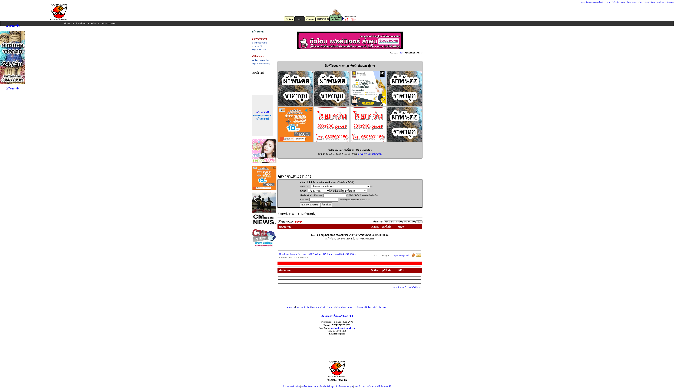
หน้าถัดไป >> (414, 287)
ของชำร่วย (661, 2)
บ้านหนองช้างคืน (291, 386)
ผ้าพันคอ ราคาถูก (631, 2)
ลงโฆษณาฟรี (262, 112)
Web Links (643, 2)
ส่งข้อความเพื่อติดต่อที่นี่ (370, 154)
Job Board (111, 23)
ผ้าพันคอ (651, 2)
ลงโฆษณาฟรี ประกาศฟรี (366, 307)
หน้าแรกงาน (69, 23)
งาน (401, 53)
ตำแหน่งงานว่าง (82, 23)
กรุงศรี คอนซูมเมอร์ (401, 255)
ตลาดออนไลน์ (318, 307)
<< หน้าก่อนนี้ (400, 287)
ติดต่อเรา (670, 2)
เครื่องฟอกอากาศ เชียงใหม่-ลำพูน (610, 2)
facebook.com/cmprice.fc (343, 328)
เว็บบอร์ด (330, 307)
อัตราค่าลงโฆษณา (588, 2)
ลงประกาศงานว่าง (98, 23)
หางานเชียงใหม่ (303, 307)
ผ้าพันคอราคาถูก (344, 386)
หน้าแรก (291, 307)
